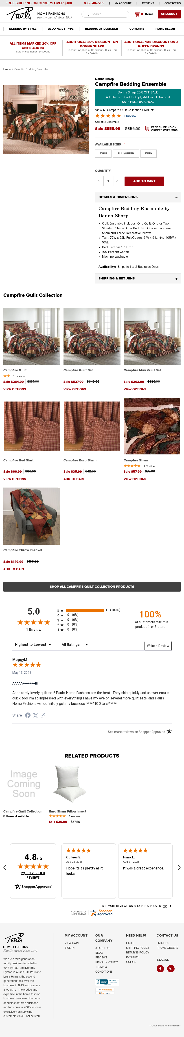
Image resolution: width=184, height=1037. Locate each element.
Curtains (136, 28)
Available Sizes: (109, 144)
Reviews (101, 957)
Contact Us (172, 3)
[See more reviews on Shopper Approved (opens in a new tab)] (42, 715)
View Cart (72, 943)
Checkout (169, 14)
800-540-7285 (94, 3)
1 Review (130, 116)
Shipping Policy (137, 947)
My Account (123, 3)
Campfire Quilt (15, 370)
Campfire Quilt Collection (33, 295)
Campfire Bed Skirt (18, 460)
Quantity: (103, 170)
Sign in (69, 947)
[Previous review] (5, 868)
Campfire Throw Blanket (22, 550)
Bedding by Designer (101, 28)
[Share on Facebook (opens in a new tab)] (28, 716)
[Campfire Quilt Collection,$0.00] (23, 783)
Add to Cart (74, 479)
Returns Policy (137, 952)
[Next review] (179, 868)
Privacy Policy (106, 962)
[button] (138, 197)
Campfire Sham (136, 460)
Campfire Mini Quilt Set (142, 370)
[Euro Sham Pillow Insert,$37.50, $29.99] (69, 783)
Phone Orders (167, 947)
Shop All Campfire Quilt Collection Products (92, 586)
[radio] (92, 610)
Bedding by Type (61, 28)
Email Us (163, 943)
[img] (33, 866)
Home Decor (165, 28)
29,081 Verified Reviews (36, 875)
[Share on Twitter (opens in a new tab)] (35, 715)
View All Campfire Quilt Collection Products (125, 110)
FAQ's (130, 943)
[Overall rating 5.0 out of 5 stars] (108, 116)
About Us (102, 948)
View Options (14, 389)
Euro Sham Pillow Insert (67, 811)
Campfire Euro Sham (80, 460)
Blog (99, 952)
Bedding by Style (23, 28)
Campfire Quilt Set (78, 370)
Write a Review (158, 646)
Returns (148, 3)
